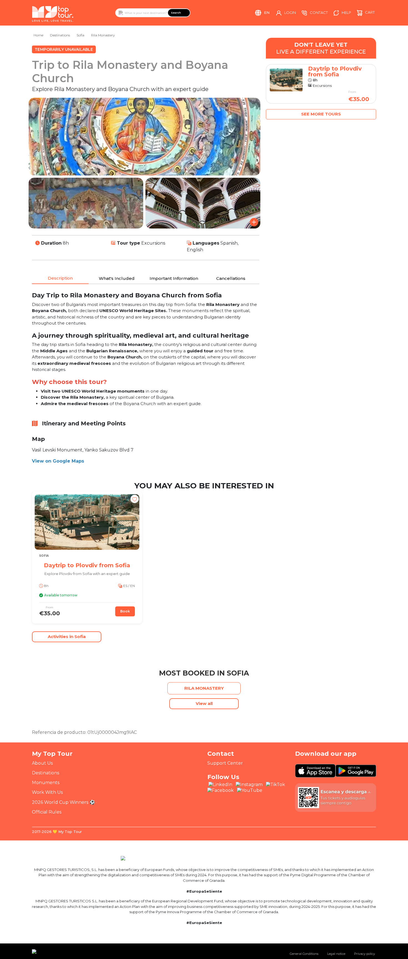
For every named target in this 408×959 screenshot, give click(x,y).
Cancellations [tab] (230, 278)
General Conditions (304, 954)
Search (176, 12)
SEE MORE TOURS (321, 114)
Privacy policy (364, 954)
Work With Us (47, 792)
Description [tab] (60, 278)
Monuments (45, 782)
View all (204, 703)
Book (125, 611)
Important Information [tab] (174, 278)
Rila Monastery (103, 35)
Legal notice (336, 954)
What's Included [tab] (117, 278)
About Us (42, 763)
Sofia (80, 35)
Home (38, 35)
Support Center (225, 763)
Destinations (60, 35)
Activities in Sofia (67, 636)
